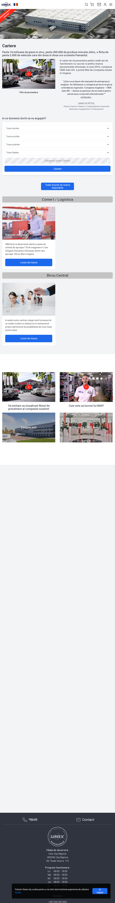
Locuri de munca (28, 262)
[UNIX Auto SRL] (57, 836)
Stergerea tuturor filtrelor (57, 160)
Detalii (18, 892)
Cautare (58, 168)
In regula (100, 891)
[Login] (105, 4)
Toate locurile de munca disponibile (57, 186)
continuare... (86, 97)
